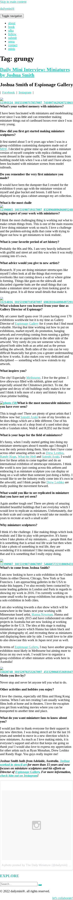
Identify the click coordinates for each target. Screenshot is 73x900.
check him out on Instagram (18, 775)
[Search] (40, 885)
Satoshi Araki (29, 417)
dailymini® (7, 8)
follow (12, 34)
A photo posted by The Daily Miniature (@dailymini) (35, 865)
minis (11, 48)
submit (12, 37)
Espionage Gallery (27, 323)
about (11, 23)
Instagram (25, 92)
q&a (11, 30)
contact (12, 45)
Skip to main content (13, 1)
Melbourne (33, 377)
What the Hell (27, 456)
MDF (3, 149)
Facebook (8, 92)
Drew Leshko (54, 453)
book (11, 26)
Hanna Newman (42, 614)
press (11, 41)
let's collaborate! (62, 898)
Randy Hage (8, 456)
